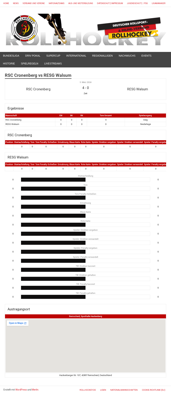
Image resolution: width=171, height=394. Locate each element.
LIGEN (103, 390)
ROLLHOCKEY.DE (88, 390)
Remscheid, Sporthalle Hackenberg (85, 316)
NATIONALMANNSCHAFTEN (124, 390)
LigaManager (158, 3)
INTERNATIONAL (76, 55)
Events (146, 55)
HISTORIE (9, 63)
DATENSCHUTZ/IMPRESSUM (110, 3)
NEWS (16, 3)
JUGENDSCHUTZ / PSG (137, 3)
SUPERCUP (53, 55)
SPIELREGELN (29, 63)
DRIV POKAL (32, 55)
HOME (6, 3)
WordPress (21, 389)
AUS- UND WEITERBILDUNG (80, 3)
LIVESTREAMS (53, 63)
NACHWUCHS (127, 55)
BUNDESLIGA (11, 55)
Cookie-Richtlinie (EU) (153, 390)
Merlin (35, 389)
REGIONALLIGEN (102, 55)
